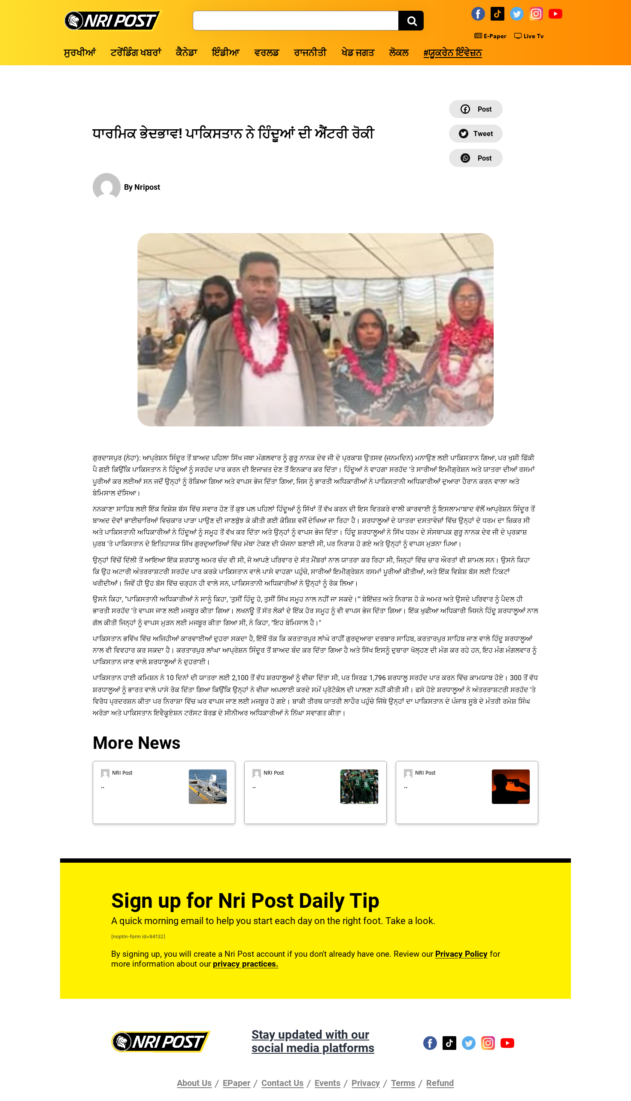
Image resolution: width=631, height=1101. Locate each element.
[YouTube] (557, 13)
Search (411, 20)
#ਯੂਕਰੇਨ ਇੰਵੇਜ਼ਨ (453, 53)
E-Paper (494, 36)
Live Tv (533, 36)
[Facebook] (479, 13)
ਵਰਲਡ (267, 53)
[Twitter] (518, 13)
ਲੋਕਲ (399, 53)
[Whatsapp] (476, 158)
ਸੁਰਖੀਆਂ (80, 53)
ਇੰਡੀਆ (226, 53)
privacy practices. (246, 964)
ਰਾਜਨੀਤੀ (310, 53)
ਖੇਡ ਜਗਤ (358, 53)
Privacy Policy (461, 954)
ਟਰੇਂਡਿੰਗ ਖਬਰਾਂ (136, 53)
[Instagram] (537, 13)
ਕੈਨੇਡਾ (186, 53)
